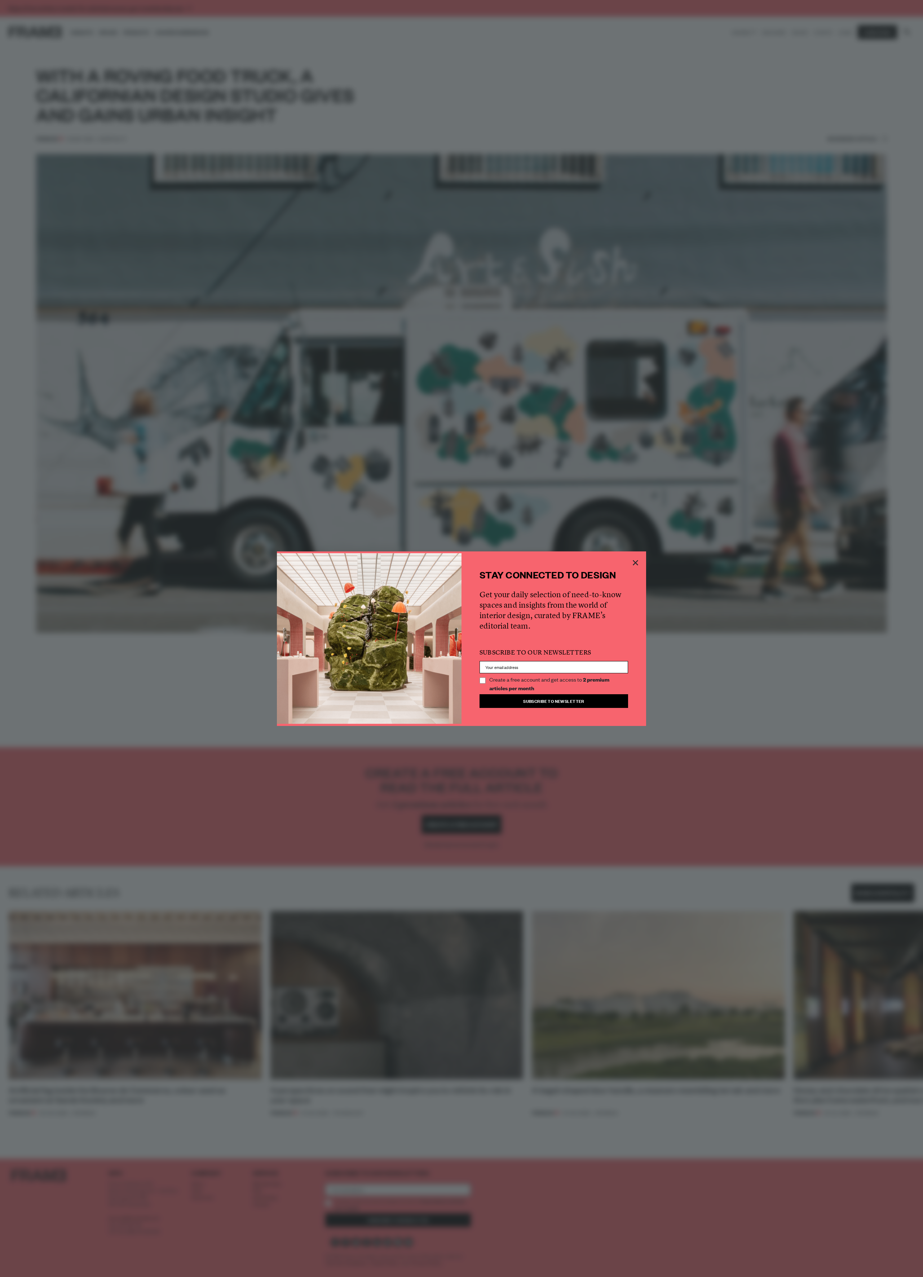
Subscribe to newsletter (553, 700)
